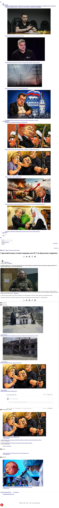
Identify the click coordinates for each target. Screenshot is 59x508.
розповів (15, 293)
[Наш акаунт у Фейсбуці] (26, 499)
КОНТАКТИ (16, 492)
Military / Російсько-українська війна (12, 250)
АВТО (24, 7)
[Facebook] (32, 256)
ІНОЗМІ (25, 122)
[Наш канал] (36, 499)
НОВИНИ (5, 4)
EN (56, 248)
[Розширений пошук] (3, 235)
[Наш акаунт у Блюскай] (23, 499)
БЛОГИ (13, 122)
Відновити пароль (5, 242)
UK (54, 248)
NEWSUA (6, 262)
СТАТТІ (10, 122)
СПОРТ (27, 7)
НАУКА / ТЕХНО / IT (18, 7)
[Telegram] (29, 256)
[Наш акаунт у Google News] (32, 499)
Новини (3, 250)
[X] (24, 256)
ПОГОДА (36, 7)
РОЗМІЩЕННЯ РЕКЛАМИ (8, 494)
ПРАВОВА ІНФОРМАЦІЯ (5, 492)
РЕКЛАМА (5, 232)
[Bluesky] (27, 256)
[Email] (35, 256)
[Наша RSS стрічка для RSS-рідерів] (38, 499)
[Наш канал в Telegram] (29, 499)
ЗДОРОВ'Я (32, 7)
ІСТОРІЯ (22, 122)
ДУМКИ (6, 122)
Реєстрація (55, 243)
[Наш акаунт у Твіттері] (21, 499)
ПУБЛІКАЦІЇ (5, 121)
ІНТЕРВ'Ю (17, 122)
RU (57, 248)
